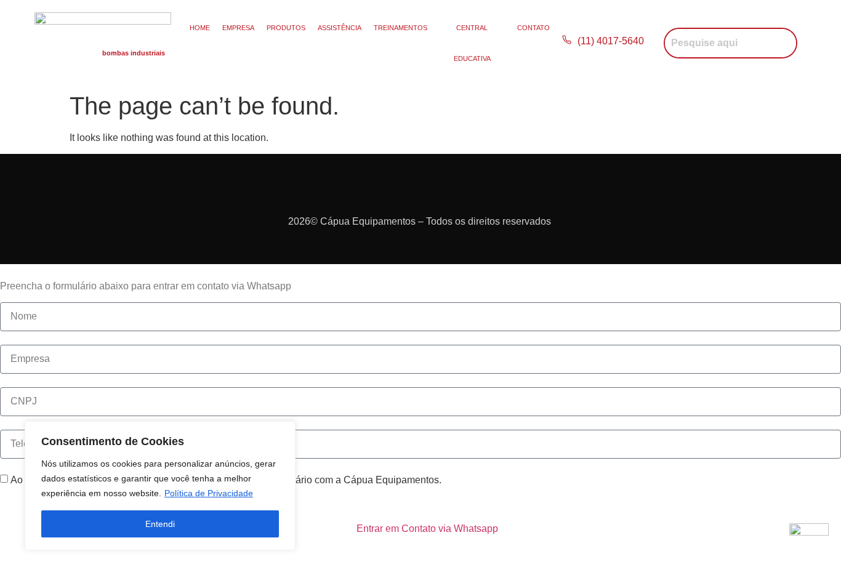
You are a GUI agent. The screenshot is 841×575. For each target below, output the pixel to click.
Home (200, 27)
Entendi (160, 524)
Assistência (339, 27)
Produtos (286, 27)
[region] (160, 485)
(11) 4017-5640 (611, 41)
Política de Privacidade (208, 493)
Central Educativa (472, 43)
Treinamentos (400, 27)
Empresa (238, 27)
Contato (533, 27)
